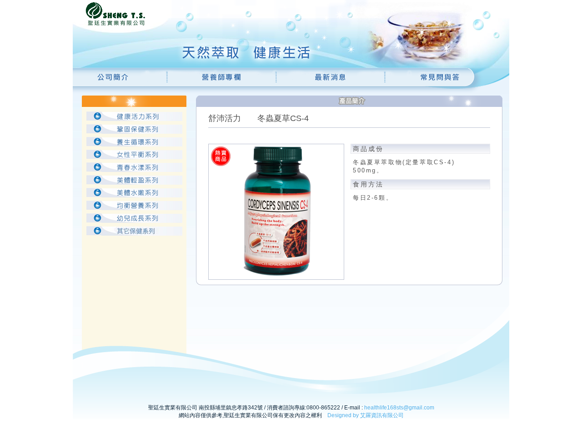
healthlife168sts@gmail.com (399, 407)
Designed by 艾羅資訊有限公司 (365, 415)
